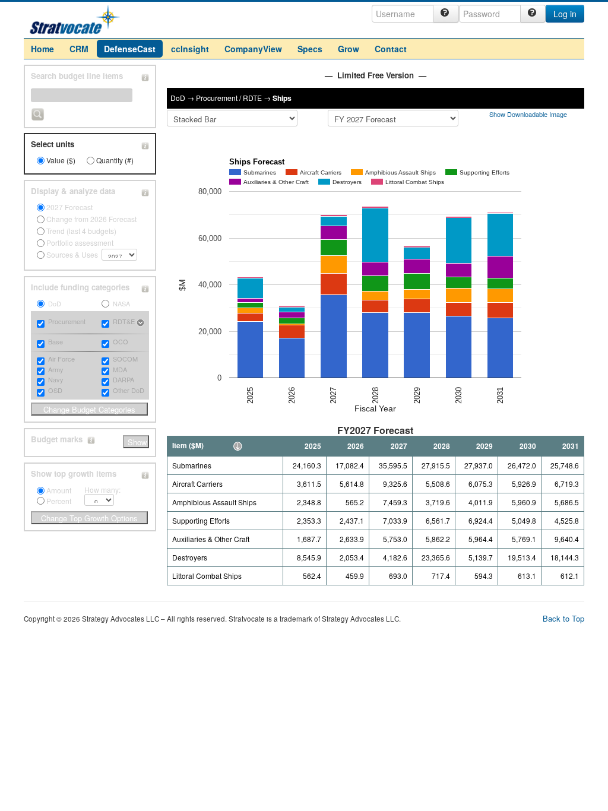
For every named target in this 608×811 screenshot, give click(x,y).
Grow (348, 49)
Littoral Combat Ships (207, 576)
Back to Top (563, 618)
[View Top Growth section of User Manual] (145, 474)
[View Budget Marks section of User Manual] (91, 439)
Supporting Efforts (201, 520)
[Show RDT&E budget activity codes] (140, 323)
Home (42, 49)
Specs (309, 49)
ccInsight (190, 49)
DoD (177, 98)
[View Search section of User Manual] (145, 76)
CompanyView (253, 49)
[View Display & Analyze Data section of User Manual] (145, 191)
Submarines (191, 465)
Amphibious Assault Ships (214, 502)
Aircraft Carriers (197, 484)
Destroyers (189, 557)
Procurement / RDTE (229, 98)
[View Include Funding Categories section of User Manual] (145, 287)
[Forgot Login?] (446, 14)
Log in (565, 14)
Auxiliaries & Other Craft (210, 539)
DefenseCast (130, 49)
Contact (391, 49)
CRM (78, 49)
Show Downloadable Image (529, 114)
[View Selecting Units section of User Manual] (145, 144)
